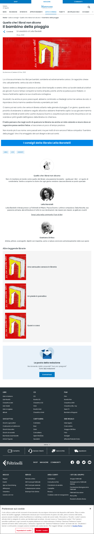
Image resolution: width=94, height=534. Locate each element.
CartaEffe (51, 488)
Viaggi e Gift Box (70, 429)
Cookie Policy (77, 526)
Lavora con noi (8, 495)
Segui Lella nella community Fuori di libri (46, 215)
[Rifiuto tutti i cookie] (90, 508)
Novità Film (68, 399)
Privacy (50, 492)
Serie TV (66, 409)
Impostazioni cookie (24, 530)
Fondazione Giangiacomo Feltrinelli (79, 488)
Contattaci (47, 374)
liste (12, 152)
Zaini (35, 429)
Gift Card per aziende (32, 485)
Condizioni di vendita (55, 485)
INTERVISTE (23, 12)
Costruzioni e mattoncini (11, 426)
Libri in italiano (8, 396)
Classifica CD (38, 403)
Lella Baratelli (47, 204)
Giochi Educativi (8, 429)
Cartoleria (36, 423)
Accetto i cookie (42, 530)
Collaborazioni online (32, 488)
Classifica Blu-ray (70, 406)
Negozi (5, 479)
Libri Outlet (6, 406)
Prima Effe (73, 496)
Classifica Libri (8, 403)
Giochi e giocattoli (9, 423)
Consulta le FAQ (53, 482)
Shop (35, 462)
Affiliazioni (6, 488)
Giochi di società (9, 433)
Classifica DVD (69, 403)
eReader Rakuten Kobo (72, 439)
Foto (65, 433)
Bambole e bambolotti (10, 436)
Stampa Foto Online (32, 492)
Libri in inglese (7, 409)
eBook (5, 412)
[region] (47, 519)
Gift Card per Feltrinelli (32, 482)
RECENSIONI (13, 12)
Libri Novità (6, 399)
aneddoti (20, 152)
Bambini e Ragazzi (70, 412)
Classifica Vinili (38, 412)
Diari (34, 426)
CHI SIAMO (85, 12)
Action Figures (8, 439)
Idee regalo (68, 423)
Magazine (44, 462)
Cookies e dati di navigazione (58, 495)
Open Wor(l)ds (38, 436)
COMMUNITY (78, 2)
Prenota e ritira (30, 479)
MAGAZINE (46, 2)
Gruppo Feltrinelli (76, 479)
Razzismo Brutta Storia (78, 499)
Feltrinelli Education (76, 493)
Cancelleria (37, 433)
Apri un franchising (9, 485)
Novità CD (36, 399)
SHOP (16, 2)
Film (65, 396)
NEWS (5, 12)
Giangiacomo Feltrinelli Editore (78, 483)
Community (56, 462)
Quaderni (36, 439)
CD (34, 396)
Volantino (6, 492)
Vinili (35, 406)
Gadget (67, 436)
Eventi (5, 482)
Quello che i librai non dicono (47, 175)
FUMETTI (62, 12)
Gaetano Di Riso (47, 237)
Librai (5, 152)
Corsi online (68, 426)
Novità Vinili (37, 409)
